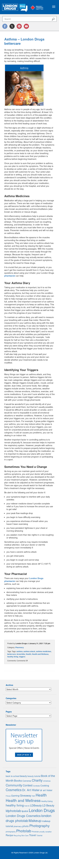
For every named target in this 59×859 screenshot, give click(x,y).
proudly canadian (45, 831)
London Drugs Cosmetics (23, 815)
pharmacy (18, 826)
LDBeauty (36, 805)
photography (11, 831)
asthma (19, 651)
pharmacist (9, 275)
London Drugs (42, 810)
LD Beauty (48, 805)
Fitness (8, 796)
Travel (32, 835)
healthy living (12, 656)
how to (27, 805)
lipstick (25, 811)
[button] (24, 85)
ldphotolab (13, 810)
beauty (23, 776)
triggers (22, 656)
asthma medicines (43, 651)
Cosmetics (14, 789)
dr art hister (46, 790)
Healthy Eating (47, 801)
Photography (39, 825)
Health (28, 654)
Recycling (17, 835)
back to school (12, 775)
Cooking (44, 785)
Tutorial (39, 835)
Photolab (23, 830)
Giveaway (25, 795)
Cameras (26, 780)
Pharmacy (19, 647)
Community (14, 785)
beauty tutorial (33, 776)
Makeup (35, 820)
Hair (33, 796)
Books (18, 780)
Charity (37, 780)
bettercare (11, 654)
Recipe (9, 835)
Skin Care (24, 835)
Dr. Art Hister (31, 790)
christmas (47, 781)
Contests (36, 785)
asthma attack (29, 651)
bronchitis (21, 654)
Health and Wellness (40, 654)
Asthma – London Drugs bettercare (24, 41)
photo (25, 826)
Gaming (15, 795)
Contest (27, 785)
